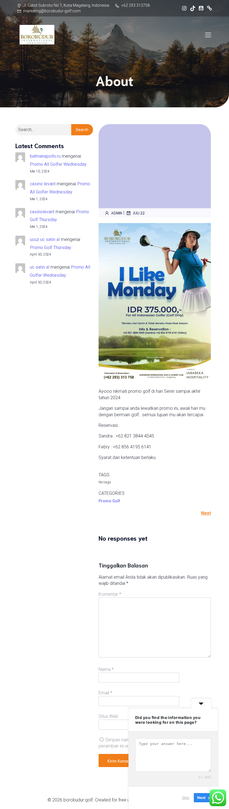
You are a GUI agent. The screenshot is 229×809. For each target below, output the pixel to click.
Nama (106, 669)
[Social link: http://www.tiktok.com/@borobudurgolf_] (191, 8)
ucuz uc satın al (45, 239)
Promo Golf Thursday (50, 247)
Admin (116, 212)
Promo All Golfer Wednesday (58, 164)
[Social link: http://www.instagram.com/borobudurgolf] (183, 8)
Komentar (110, 594)
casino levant (43, 183)
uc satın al (39, 267)
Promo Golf (109, 501)
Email (105, 693)
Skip (185, 797)
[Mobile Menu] (208, 34)
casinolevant (42, 211)
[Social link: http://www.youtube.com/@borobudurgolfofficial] (199, 8)
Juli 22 (139, 212)
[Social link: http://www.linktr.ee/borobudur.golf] (208, 8)
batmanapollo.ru (45, 156)
